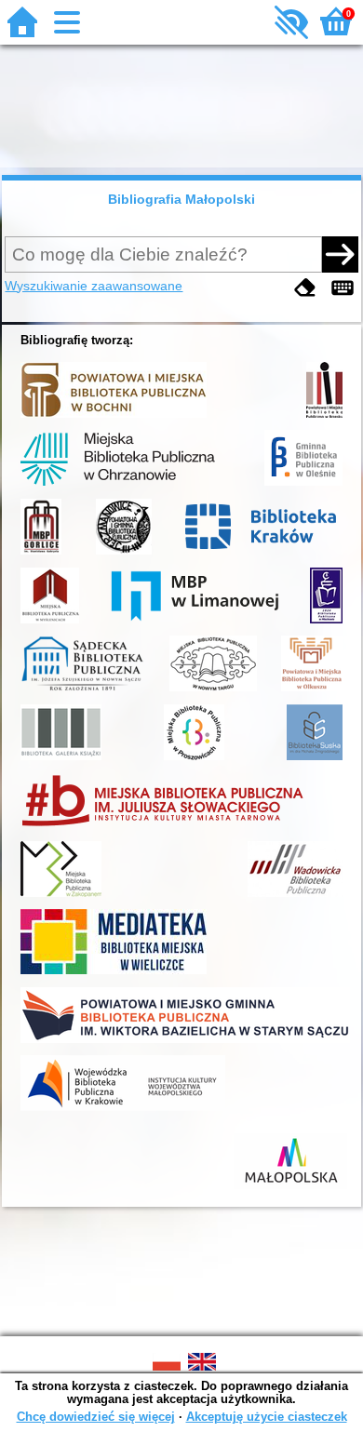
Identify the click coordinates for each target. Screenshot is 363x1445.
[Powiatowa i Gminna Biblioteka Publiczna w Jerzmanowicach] (123, 554)
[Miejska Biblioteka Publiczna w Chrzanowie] (118, 485)
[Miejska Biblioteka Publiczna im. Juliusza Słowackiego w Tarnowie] (163, 828)
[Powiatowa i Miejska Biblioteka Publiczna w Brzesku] (324, 417)
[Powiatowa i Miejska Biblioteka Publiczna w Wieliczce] (113, 974)
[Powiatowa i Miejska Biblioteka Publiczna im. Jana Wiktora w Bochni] (113, 417)
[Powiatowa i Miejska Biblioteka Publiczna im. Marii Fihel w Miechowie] (326, 623)
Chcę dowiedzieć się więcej (96, 1417)
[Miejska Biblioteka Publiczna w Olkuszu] (311, 691)
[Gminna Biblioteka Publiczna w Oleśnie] (303, 485)
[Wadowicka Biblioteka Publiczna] (295, 897)
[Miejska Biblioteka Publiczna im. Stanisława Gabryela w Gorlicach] (41, 554)
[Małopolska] (290, 1189)
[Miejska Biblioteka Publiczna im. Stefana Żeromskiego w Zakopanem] (61, 897)
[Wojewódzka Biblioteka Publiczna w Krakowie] (123, 1111)
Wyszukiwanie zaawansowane (93, 285)
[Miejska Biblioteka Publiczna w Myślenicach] (50, 623)
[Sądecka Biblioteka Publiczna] (82, 691)
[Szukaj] (339, 254)
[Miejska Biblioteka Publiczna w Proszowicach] (194, 760)
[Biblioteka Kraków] (264, 554)
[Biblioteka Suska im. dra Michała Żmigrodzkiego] (314, 760)
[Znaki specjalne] (342, 288)
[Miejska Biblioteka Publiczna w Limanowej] (194, 623)
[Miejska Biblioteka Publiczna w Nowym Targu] (213, 691)
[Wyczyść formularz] (305, 288)
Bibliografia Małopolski (181, 199)
